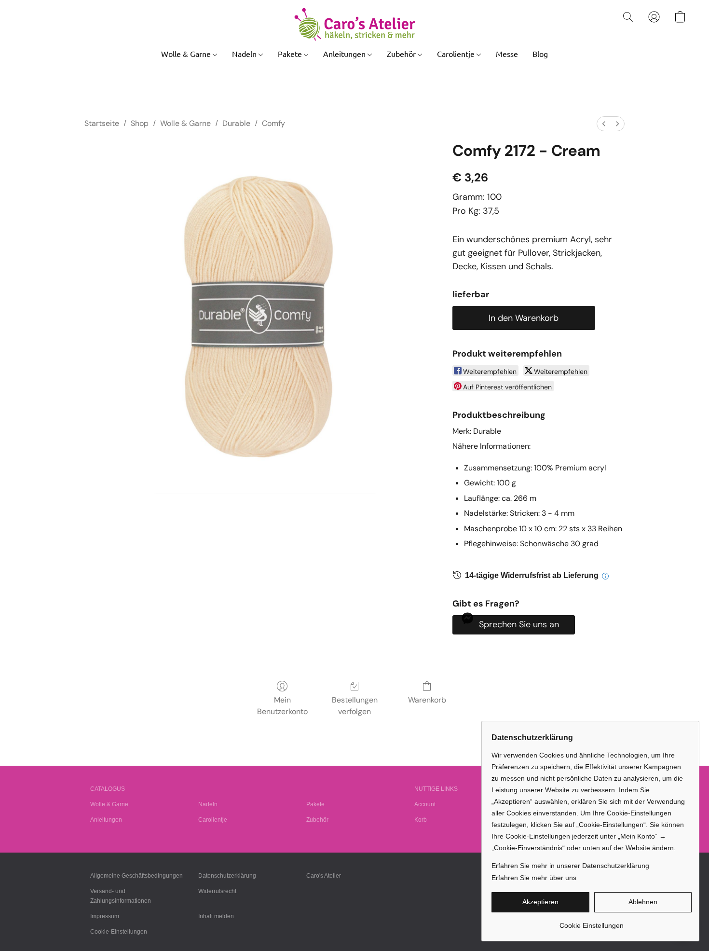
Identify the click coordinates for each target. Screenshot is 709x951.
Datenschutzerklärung (227, 875)
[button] (354, 24)
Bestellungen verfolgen (355, 706)
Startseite (101, 123)
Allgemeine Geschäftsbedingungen (136, 875)
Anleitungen (345, 53)
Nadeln (245, 53)
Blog (540, 53)
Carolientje (457, 53)
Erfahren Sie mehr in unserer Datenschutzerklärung (570, 865)
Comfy (273, 123)
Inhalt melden (216, 916)
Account (425, 804)
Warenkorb (427, 700)
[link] (591, 921)
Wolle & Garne (187, 53)
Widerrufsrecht (217, 891)
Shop (140, 123)
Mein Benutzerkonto (282, 706)
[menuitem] (604, 124)
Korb (420, 819)
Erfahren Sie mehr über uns (533, 878)
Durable (236, 123)
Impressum (104, 916)
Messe (507, 53)
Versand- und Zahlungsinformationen (120, 896)
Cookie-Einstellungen (118, 931)
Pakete (291, 53)
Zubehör (402, 53)
